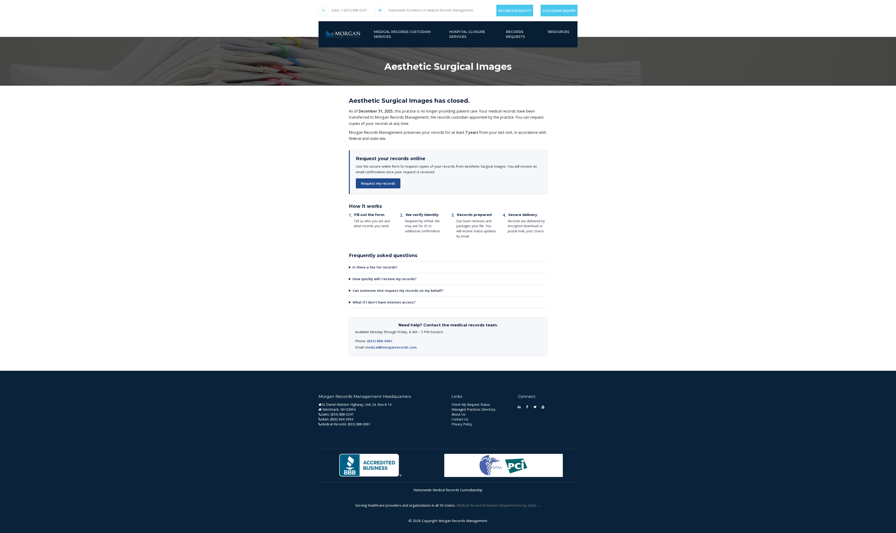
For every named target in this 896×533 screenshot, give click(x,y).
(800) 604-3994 (341, 419)
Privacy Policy (462, 424)
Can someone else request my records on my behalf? (398, 290)
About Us (459, 414)
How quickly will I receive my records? (384, 278)
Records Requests (514, 10)
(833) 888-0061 (380, 341)
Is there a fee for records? (375, 267)
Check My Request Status (471, 404)
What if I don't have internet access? (384, 302)
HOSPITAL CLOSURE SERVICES (467, 34)
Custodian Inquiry (559, 10)
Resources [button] (558, 32)
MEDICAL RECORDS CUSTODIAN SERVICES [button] (402, 34)
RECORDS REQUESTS (515, 34)
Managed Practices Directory (473, 409)
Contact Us (460, 419)
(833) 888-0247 (342, 414)
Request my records (378, 183)
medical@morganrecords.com (391, 347)
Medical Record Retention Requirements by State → (499, 505)
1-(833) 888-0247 (354, 10)
